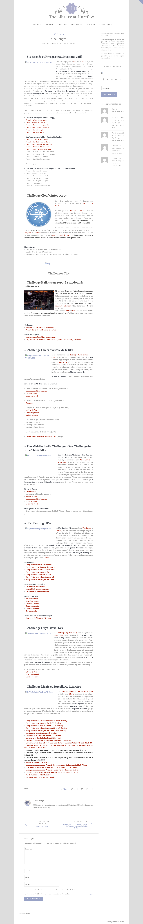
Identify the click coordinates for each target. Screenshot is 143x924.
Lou (73, 311)
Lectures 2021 (117, 153)
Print (64, 789)
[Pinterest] (116, 79)
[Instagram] (112, 79)
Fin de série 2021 (118, 111)
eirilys (64, 43)
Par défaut (45, 43)
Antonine (37, 233)
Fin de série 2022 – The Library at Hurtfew (118, 135)
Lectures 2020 (117, 166)
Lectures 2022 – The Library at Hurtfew (118, 148)
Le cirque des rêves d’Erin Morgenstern (41, 337)
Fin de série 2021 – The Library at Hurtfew (118, 120)
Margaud (27, 233)
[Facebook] (103, 79)
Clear (91, 895)
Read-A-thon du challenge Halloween (40, 327)
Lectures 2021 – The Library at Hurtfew (118, 160)
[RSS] (120, 79)
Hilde (68, 311)
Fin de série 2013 (42, 827)
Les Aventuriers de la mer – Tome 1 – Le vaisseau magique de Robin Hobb (76, 826)
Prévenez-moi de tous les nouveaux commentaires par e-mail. (51, 890)
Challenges (59, 34)
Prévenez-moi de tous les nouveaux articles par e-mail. (48, 894)
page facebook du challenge (62, 235)
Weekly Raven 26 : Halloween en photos (41, 330)
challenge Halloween (77, 211)
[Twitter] (108, 79)
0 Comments (71, 43)
